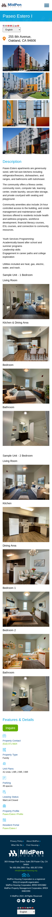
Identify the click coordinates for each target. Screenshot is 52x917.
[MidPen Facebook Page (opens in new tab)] (18, 900)
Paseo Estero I (10, 828)
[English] (4, 25)
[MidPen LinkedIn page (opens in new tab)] (28, 900)
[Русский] (16, 25)
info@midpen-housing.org (26, 870)
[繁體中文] (11, 25)
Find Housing (32, 845)
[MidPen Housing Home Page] (26, 853)
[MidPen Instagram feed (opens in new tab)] (23, 900)
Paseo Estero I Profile (13, 814)
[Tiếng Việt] (18, 25)
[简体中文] (8, 25)
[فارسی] (13, 25)
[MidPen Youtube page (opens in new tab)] (33, 900)
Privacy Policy (16, 841)
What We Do (16, 845)
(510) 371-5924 (10, 744)
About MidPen (33, 841)
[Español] (6, 25)
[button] (47, 5)
